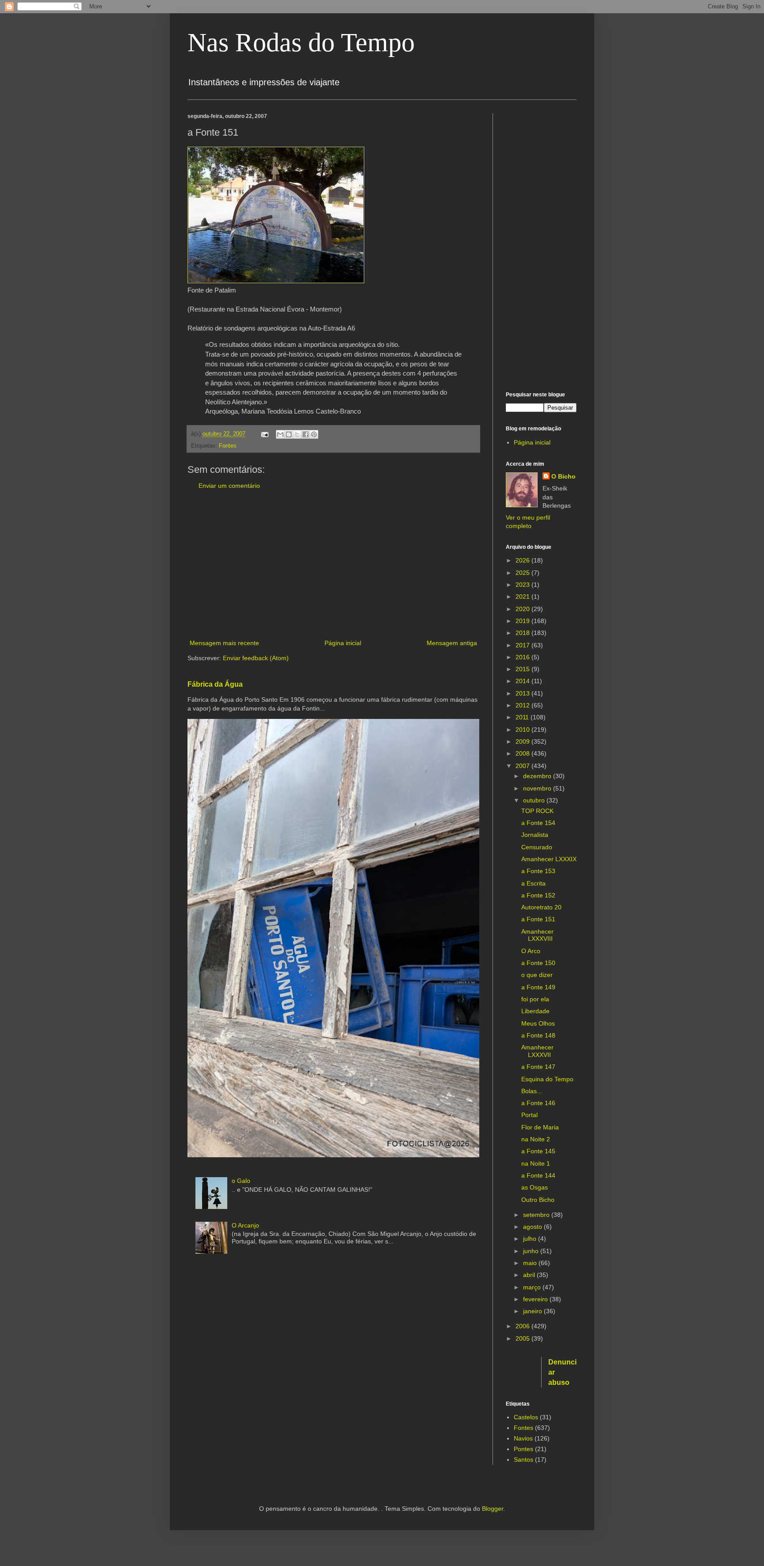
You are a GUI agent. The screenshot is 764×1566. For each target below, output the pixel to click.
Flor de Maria (540, 1127)
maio (531, 1262)
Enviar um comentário (229, 485)
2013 (523, 693)
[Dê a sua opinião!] (288, 434)
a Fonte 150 (538, 962)
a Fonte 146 (538, 1102)
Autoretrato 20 (541, 907)
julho (530, 1238)
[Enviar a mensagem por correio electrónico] (264, 434)
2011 (523, 717)
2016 (523, 657)
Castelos (526, 1417)
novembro (538, 788)
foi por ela (535, 999)
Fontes (228, 446)
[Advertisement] (333, 565)
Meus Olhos (538, 1023)
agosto (533, 1226)
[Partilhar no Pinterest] (313, 434)
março (532, 1287)
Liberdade (535, 1011)
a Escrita (533, 883)
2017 (523, 645)
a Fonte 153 (538, 870)
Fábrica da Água (215, 684)
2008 (523, 753)
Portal (529, 1114)
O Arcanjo (245, 1225)
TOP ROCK (537, 810)
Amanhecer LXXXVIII (537, 935)
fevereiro (536, 1299)
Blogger (492, 1508)
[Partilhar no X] (297, 434)
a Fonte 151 (538, 919)
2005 (523, 1338)
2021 (523, 596)
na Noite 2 (535, 1139)
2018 (523, 632)
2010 (523, 729)
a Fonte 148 (538, 1035)
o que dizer (537, 974)
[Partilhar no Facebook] (305, 434)
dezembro (538, 775)
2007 (523, 765)
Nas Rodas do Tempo (301, 42)
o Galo (241, 1180)
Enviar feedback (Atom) (256, 657)
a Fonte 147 (538, 1066)
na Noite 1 (535, 1163)
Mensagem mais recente (224, 642)
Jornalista (534, 834)
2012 (523, 705)
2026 (523, 560)
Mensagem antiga (452, 642)
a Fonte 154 (538, 822)
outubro (534, 800)
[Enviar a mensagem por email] (280, 434)
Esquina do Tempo (547, 1079)
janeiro (533, 1311)
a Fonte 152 (538, 895)
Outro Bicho (537, 1199)
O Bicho (563, 476)
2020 (523, 608)
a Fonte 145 (538, 1151)
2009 (523, 741)
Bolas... (531, 1091)
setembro (537, 1214)
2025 (523, 572)
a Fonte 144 (538, 1175)
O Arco (530, 950)
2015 (523, 669)
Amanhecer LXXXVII (537, 1051)
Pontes (523, 1448)
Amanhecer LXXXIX (549, 859)
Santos (523, 1459)
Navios (523, 1438)
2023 (523, 584)
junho (531, 1250)
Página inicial (343, 642)
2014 (523, 680)
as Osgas (534, 1187)
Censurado (536, 847)
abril (530, 1274)
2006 (523, 1326)
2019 (523, 620)
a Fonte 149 (538, 987)
